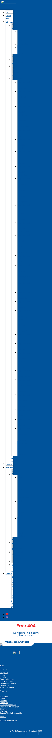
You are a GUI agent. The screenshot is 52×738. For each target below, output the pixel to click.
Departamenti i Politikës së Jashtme (24, 157)
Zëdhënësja (23, 44)
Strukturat (4, 673)
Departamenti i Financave (24, 304)
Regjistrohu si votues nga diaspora (16, 592)
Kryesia (3, 677)
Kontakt (9, 574)
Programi (3, 691)
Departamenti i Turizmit (24, 422)
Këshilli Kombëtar (16, 67)
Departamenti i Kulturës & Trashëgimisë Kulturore (24, 272)
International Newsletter (17, 553)
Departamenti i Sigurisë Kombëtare (24, 170)
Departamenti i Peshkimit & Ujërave (24, 97)
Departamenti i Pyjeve (24, 133)
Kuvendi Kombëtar (16, 459)
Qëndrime (3, 709)
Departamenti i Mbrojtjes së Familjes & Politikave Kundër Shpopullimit (24, 190)
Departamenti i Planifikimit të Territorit (24, 401)
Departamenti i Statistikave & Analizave (24, 434)
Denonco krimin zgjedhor (15, 604)
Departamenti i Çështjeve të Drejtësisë (23, 449)
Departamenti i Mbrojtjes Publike (24, 143)
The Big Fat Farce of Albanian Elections (21, 527)
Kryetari (3, 675)
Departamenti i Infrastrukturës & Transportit (24, 386)
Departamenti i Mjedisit (24, 413)
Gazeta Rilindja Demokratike (17, 568)
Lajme (2, 699)
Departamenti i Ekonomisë (24, 295)
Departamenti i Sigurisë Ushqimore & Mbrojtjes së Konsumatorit (24, 116)
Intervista (3, 711)
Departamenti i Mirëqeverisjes (24, 374)
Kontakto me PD (15, 580)
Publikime (10, 467)
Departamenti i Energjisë (24, 346)
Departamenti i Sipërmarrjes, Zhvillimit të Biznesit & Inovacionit (24, 321)
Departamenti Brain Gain (24, 259)
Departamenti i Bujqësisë (24, 85)
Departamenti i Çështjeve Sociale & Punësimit (24, 212)
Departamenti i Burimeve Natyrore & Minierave (24, 360)
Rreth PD (8, 17)
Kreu (2, 665)
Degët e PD (4, 685)
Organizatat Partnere (17, 73)
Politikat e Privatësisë (8, 720)
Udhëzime (4, 703)
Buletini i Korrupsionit (17, 546)
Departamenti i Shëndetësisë (24, 286)
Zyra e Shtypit (20, 50)
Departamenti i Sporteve (24, 337)
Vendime (3, 701)
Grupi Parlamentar (17, 61)
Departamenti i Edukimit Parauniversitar (24, 227)
